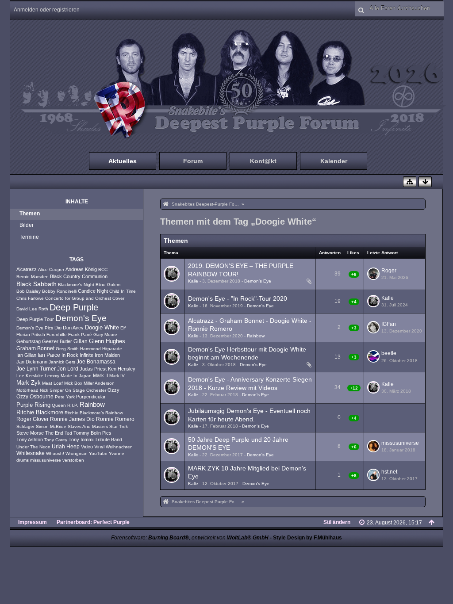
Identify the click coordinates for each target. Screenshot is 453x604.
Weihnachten (119, 446)
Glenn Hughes (107, 341)
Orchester (96, 390)
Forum (193, 160)
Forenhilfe (56, 334)
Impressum (32, 522)
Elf (123, 327)
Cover (118, 298)
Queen (59, 405)
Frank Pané (80, 334)
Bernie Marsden (32, 276)
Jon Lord (67, 369)
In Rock (69, 355)
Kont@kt (263, 160)
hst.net (389, 472)
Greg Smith (67, 348)
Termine (29, 237)
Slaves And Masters (88, 426)
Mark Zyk (28, 382)
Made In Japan (76, 375)
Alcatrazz (26, 269)
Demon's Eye (81, 318)
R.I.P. (72, 405)
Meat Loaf (52, 383)
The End (54, 433)
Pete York (65, 396)
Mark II (100, 375)
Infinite (86, 355)
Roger (388, 271)
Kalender (333, 160)
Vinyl (99, 446)
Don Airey (73, 327)
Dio (57, 327)
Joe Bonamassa (96, 361)
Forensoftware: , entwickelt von (190, 538)
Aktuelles (122, 160)
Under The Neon (33, 446)
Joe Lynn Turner (36, 369)
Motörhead (27, 390)
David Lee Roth (32, 308)
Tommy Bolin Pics (92, 433)
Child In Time (122, 291)
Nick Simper (52, 390)
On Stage (75, 390)
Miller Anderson (99, 383)
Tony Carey (55, 439)
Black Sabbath (36, 283)
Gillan (80, 341)
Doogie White (102, 328)
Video (87, 446)
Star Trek (118, 426)
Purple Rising (33, 405)
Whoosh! (55, 453)
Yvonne (116, 453)
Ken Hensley (121, 368)
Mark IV (117, 375)
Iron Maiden (107, 355)
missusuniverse (45, 460)
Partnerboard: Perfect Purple (93, 522)
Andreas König (81, 269)
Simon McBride (51, 426)
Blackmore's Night (76, 284)
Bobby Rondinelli (59, 291)
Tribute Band (108, 439)
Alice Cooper (51, 269)
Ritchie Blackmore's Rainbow (94, 412)
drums (22, 460)
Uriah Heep (66, 446)
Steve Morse (30, 433)
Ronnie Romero (115, 419)
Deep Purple (74, 307)
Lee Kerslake (29, 375)
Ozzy (113, 390)
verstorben (73, 460)
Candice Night (93, 291)
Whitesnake (30, 453)
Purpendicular (91, 396)
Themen (29, 213)
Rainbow (92, 404)
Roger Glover (32, 419)
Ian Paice (49, 355)
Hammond (90, 348)
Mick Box (73, 383)
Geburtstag (28, 341)
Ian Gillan (26, 355)
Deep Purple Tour (35, 319)
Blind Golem (108, 284)
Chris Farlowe (30, 298)
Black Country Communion (78, 276)
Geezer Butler (57, 341)
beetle (388, 353)
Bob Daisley (28, 291)
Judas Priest (93, 368)
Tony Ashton (29, 439)
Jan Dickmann (31, 361)
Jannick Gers (62, 361)
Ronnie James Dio (72, 419)
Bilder (26, 225)
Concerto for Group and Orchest (78, 298)
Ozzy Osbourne (35, 396)
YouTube (98, 453)
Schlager (25, 426)
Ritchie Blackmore (39, 412)
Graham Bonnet (35, 348)
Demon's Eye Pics (34, 327)
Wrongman (76, 453)
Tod (68, 433)
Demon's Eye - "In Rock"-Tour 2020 (237, 298)
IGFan (388, 324)
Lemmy (52, 375)
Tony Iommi (81, 439)
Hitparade (112, 348)
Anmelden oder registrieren (47, 10)
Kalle (193, 281)
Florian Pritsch (30, 334)
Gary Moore (105, 334)
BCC (102, 269)
